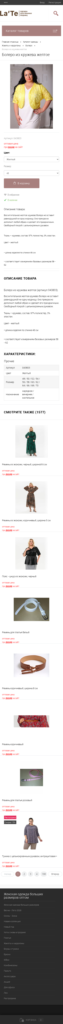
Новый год (9, 926)
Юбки (6, 959)
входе (11, 147)
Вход (42, 2)
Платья (7, 937)
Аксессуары (10, 976)
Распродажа (10, 998)
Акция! (7, 981)
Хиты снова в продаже (15, 932)
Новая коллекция (12, 921)
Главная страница (10, 41)
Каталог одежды (30, 41)
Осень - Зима (10, 915)
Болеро (29, 45)
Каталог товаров (17, 31)
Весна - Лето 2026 (12, 910)
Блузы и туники (11, 948)
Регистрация (55, 2)
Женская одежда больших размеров (21, 904)
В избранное (13, 194)
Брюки (7, 954)
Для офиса (9, 987)
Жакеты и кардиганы (11, 45)
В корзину (24, 183)
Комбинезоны (10, 965)
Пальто (7, 970)
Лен (6, 992)
